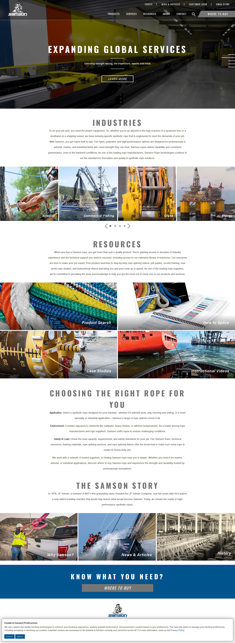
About (166, 14)
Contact (181, 14)
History (194, 555)
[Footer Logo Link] (117, 610)
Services (131, 14)
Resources (149, 14)
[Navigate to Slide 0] (110, 226)
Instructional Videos (173, 373)
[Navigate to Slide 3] (125, 226)
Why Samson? (37, 556)
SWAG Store (223, 4)
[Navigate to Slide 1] (115, 226)
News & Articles (171, 4)
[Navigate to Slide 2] (120, 226)
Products (114, 14)
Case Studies (55, 373)
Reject (20, 636)
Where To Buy (218, 14)
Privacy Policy (177, 630)
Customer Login (198, 4)
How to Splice (173, 325)
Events (148, 4)
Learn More (117, 86)
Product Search (55, 325)
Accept (9, 636)
